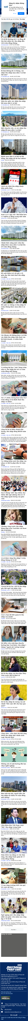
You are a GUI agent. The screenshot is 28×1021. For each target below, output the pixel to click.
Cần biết (3, 618)
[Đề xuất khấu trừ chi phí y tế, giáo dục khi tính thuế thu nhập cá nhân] (14, 264)
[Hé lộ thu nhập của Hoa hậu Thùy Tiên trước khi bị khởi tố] (14, 664)
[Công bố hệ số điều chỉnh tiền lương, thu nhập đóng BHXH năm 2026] (14, 420)
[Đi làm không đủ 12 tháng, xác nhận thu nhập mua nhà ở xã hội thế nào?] (14, 61)
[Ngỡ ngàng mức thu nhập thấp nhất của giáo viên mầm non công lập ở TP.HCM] (14, 905)
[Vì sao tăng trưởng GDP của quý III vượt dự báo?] (14, 876)
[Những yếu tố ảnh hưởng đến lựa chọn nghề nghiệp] (14, 754)
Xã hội (2, 160)
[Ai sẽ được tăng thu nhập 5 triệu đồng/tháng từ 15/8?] (14, 548)
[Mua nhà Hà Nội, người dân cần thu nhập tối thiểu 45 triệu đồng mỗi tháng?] (14, 784)
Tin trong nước (5, 44)
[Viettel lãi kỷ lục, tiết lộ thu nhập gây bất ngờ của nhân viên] (14, 577)
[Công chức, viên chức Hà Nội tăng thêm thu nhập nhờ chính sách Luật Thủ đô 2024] (14, 724)
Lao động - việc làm (5, 279)
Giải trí (3, 648)
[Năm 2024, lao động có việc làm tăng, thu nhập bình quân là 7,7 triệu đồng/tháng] (14, 845)
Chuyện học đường (5, 373)
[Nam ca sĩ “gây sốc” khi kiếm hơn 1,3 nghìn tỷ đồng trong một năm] (14, 205)
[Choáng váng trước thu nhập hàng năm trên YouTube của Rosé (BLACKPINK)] (14, 517)
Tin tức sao (4, 218)
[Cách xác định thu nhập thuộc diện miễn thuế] (14, 177)
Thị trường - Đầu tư (6, 190)
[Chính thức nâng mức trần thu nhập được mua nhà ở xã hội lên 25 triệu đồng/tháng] (14, 233)
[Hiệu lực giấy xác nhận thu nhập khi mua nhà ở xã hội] (14, 92)
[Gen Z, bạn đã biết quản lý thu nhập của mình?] (14, 605)
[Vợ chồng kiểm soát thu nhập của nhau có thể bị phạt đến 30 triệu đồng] (14, 451)
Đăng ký (21, 13)
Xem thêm (13, 929)
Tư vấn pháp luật (5, 76)
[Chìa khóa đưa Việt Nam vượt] (14, 816)
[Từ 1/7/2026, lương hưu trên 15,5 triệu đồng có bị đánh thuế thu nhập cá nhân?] (14, 388)
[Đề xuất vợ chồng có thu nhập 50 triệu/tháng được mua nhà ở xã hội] (14, 295)
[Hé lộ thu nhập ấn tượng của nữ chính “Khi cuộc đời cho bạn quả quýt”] (14, 692)
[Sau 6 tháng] (14, 483)
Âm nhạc (3, 532)
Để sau (14, 13)
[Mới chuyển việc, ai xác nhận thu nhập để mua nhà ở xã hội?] (14, 119)
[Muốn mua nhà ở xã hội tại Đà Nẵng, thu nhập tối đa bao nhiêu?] (14, 147)
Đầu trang (13, 1015)
